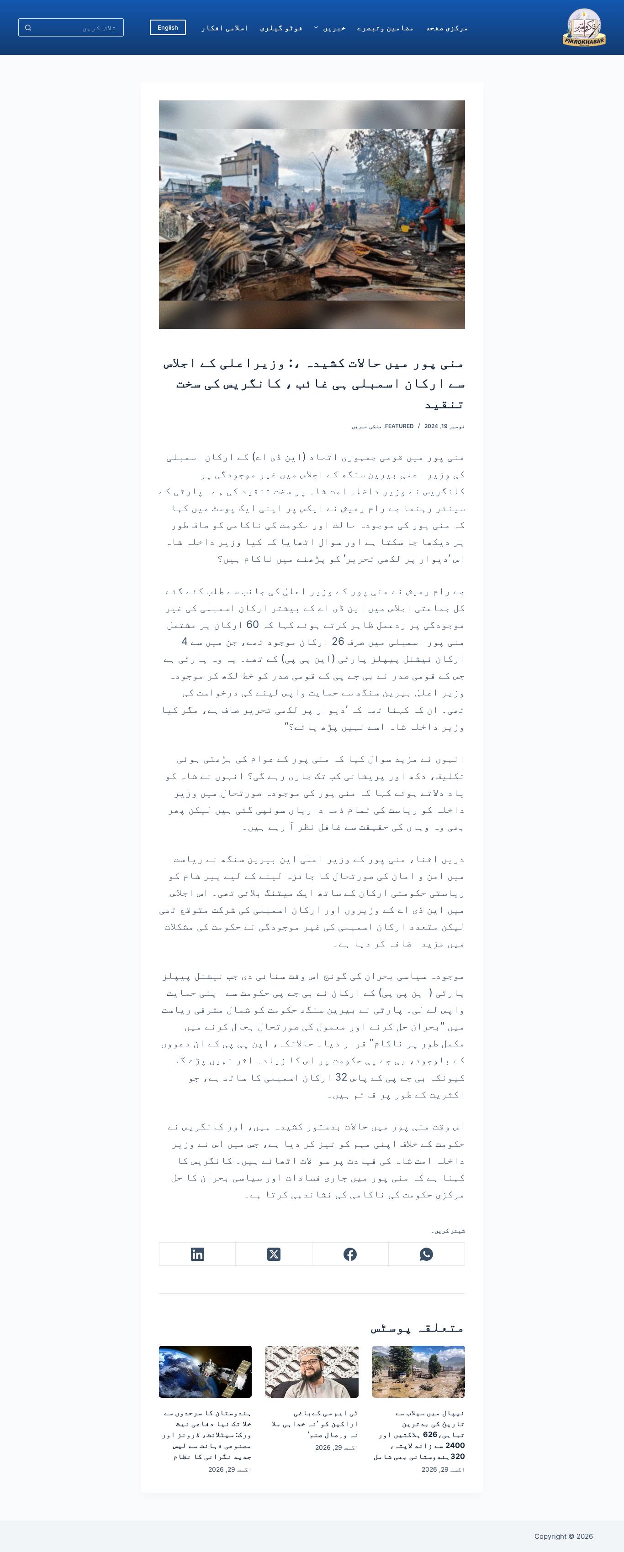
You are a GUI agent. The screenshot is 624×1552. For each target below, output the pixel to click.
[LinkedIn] (197, 1254)
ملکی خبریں (367, 426)
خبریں (334, 27)
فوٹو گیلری (281, 27)
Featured (399, 426)
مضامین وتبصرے (385, 27)
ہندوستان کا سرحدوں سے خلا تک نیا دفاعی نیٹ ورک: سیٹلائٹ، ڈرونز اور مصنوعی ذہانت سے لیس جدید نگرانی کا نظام (207, 1434)
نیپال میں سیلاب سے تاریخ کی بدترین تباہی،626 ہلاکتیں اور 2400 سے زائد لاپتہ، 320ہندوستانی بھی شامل (419, 1434)
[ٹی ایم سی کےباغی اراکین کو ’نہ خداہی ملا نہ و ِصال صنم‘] (311, 1372)
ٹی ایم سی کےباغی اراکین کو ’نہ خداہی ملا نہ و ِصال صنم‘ (315, 1423)
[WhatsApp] (426, 1254)
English (168, 27)
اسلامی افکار (225, 27)
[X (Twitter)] (273, 1254)
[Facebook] (350, 1254)
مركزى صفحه (446, 27)
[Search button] (28, 27)
